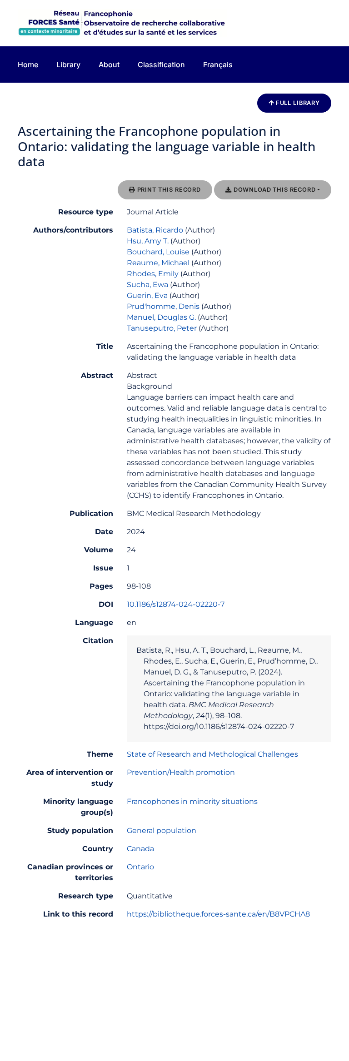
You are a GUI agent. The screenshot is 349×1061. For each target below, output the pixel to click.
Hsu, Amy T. (148, 241)
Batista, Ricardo (155, 230)
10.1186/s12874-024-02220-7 (175, 604)
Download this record (274, 189)
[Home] (122, 22)
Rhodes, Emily (153, 273)
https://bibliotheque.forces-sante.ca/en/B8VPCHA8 (218, 914)
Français (218, 64)
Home (28, 64)
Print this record (168, 189)
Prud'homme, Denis (163, 306)
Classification (161, 64)
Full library (297, 102)
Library (68, 64)
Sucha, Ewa (147, 284)
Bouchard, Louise (158, 252)
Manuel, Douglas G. (161, 317)
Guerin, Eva (147, 295)
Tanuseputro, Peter (162, 328)
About (109, 64)
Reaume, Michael (158, 262)
